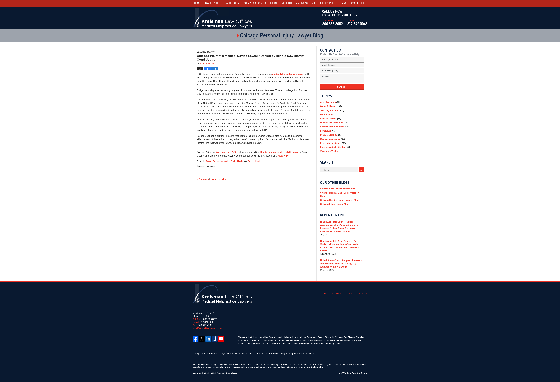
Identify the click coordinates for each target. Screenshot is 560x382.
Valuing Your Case (306, 3)
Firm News (327, 131)
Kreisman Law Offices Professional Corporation (222, 18)
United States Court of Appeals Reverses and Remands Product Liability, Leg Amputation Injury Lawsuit (341, 263)
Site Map (348, 294)
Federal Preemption (214, 161)
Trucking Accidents (332, 110)
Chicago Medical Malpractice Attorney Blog (339, 194)
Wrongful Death (331, 106)
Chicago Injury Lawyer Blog (334, 204)
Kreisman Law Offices (228, 152)
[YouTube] (221, 339)
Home (197, 3)
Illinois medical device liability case (279, 152)
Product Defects (330, 118)
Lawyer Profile (212, 3)
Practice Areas (232, 3)
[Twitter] (202, 339)
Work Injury (328, 114)
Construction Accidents (334, 126)
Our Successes (327, 3)
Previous (203, 179)
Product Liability (254, 161)
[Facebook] (195, 339)
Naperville (283, 155)
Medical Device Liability (234, 161)
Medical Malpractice (332, 139)
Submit (342, 86)
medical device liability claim (287, 74)
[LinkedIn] (208, 339)
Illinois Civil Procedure (334, 122)
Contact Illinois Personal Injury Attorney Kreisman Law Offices (285, 353)
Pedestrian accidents (333, 143)
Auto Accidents (330, 102)
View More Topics (329, 151)
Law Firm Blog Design (353, 373)
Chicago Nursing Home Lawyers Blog (339, 200)
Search (361, 169)
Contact (357, 3)
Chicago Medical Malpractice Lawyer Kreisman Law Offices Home (222, 353)
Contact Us (362, 294)
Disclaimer (336, 294)
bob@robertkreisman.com (207, 328)
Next (222, 179)
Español (343, 3)
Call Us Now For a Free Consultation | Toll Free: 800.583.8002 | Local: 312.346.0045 (344, 18)
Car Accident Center (255, 3)
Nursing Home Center (281, 3)
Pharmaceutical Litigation (335, 147)
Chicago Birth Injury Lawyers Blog (337, 188)
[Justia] (214, 339)
